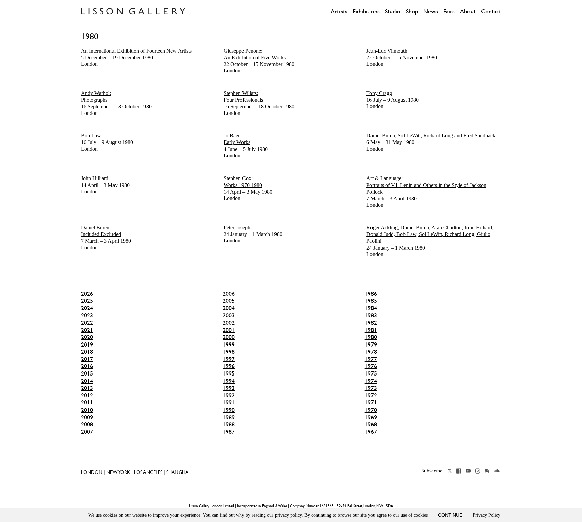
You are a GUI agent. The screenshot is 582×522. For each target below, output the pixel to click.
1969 (371, 417)
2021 (87, 330)
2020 (87, 337)
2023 (87, 315)
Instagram (478, 470)
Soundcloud (496, 470)
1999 (229, 344)
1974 (371, 381)
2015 (87, 373)
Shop (412, 11)
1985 (371, 300)
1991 (229, 402)
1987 (229, 431)
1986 (371, 293)
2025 (87, 300)
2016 (87, 366)
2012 (87, 395)
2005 (229, 300)
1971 (371, 402)
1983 (371, 315)
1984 (371, 308)
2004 (229, 308)
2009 (87, 417)
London (136, 57)
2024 (87, 308)
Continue (450, 515)
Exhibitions (366, 11)
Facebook (459, 470)
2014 (87, 381)
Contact (491, 11)
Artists (339, 11)
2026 (87, 293)
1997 (229, 359)
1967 (371, 431)
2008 (87, 424)
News (430, 11)
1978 (371, 351)
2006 (229, 293)
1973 (371, 388)
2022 (87, 322)
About (468, 11)
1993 (229, 388)
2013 (87, 388)
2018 (87, 351)
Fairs (449, 11)
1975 (371, 373)
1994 (229, 381)
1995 (229, 373)
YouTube (468, 470)
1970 (371, 409)
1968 (371, 424)
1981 (371, 330)
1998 (229, 351)
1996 (229, 366)
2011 (87, 402)
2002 (229, 322)
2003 (229, 315)
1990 (229, 409)
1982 (371, 322)
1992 (229, 395)
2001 (229, 330)
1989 (229, 417)
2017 (87, 359)
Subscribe (432, 470)
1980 (371, 337)
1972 (371, 395)
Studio (392, 11)
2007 (87, 431)
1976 (371, 366)
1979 (371, 344)
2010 (87, 409)
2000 (229, 337)
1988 (229, 424)
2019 (87, 344)
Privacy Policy (486, 515)
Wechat (487, 470)
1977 (371, 359)
